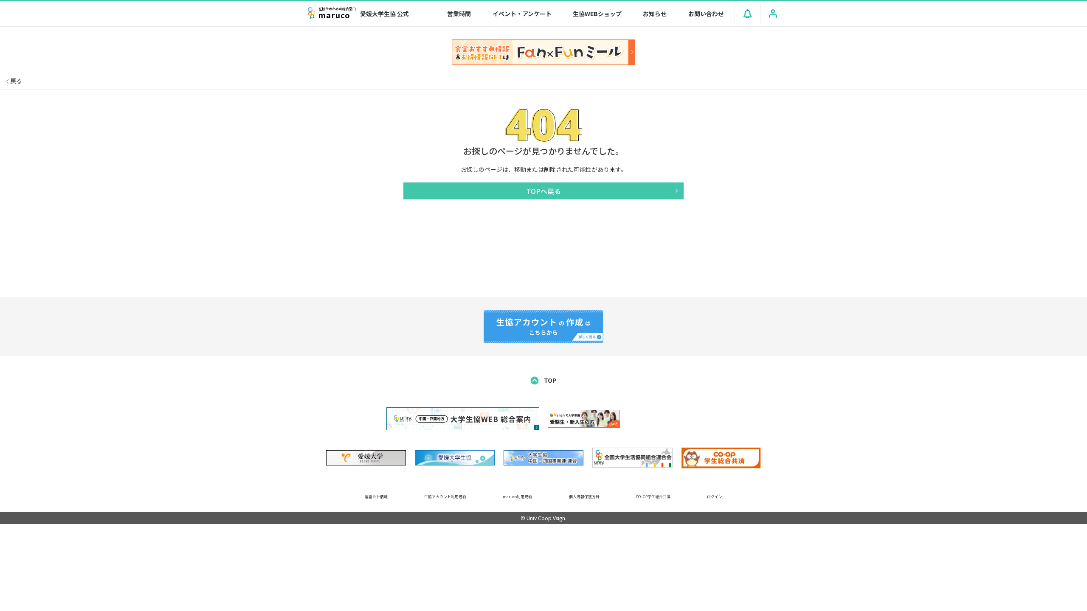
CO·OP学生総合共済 (653, 496)
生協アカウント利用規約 (445, 496)
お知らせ (655, 13)
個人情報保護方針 (584, 496)
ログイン (714, 496)
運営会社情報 (376, 496)
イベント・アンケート (522, 13)
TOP (549, 380)
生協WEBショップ (597, 13)
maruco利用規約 (517, 496)
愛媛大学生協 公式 (384, 13)
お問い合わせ (706, 13)
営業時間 (459, 13)
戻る (15, 80)
